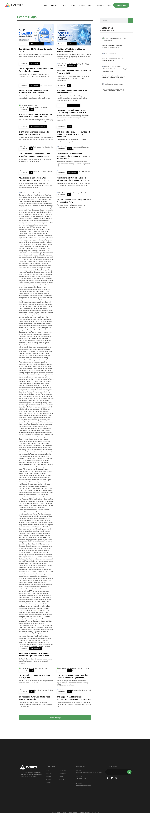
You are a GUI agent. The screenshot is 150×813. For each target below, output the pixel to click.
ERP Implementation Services (38, 126)
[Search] (130, 20)
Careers (90, 5)
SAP (69, 691)
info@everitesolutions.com (83, 785)
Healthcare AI (71, 43)
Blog (32, 109)
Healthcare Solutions (73, 105)
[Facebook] (112, 778)
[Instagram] (116, 778)
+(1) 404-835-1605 (81, 779)
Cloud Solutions (34, 63)
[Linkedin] (107, 778)
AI (68, 85)
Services (63, 5)
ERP (69, 126)
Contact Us (100, 5)
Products (72, 5)
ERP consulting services (37, 43)
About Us (54, 5)
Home (46, 5)
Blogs (109, 5)
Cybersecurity (71, 65)
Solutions (81, 5)
